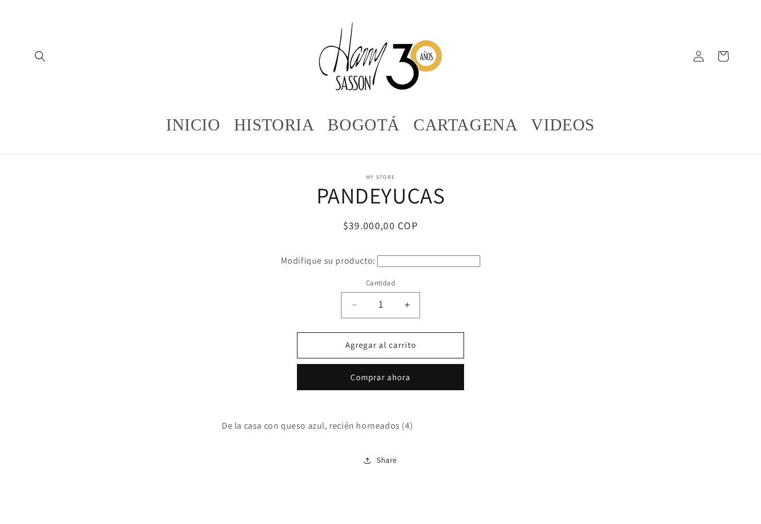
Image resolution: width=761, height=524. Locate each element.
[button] (40, 56)
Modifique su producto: (328, 260)
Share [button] (387, 460)
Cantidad (380, 283)
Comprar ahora (380, 377)
